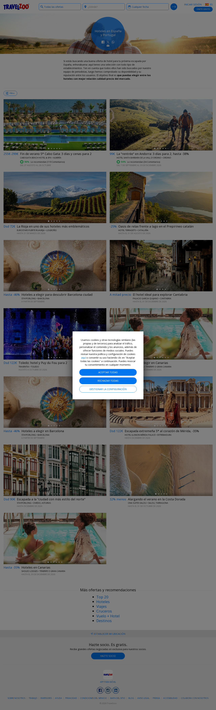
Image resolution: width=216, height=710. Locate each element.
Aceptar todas (108, 372)
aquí (83, 357)
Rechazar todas (108, 380)
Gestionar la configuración (108, 389)
